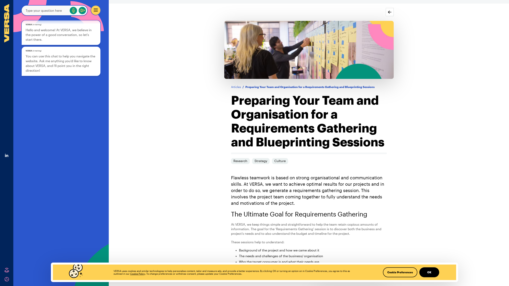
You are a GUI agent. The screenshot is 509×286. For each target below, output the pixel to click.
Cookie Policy (137, 273)
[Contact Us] (6, 270)
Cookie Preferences (400, 272)
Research (240, 161)
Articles (236, 87)
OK (429, 272)
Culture (280, 161)
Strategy (260, 161)
